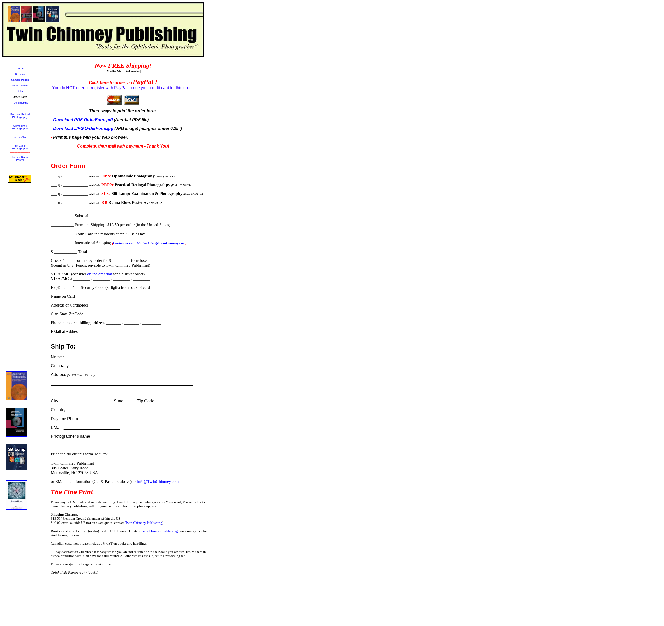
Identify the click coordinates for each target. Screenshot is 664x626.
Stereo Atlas (20, 137)
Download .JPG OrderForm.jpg (83, 128)
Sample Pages (20, 79)
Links (20, 91)
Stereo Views (20, 85)
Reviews (20, 74)
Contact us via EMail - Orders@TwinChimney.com (149, 243)
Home (20, 68)
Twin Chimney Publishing (143, 523)
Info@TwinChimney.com (158, 481)
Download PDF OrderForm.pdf (83, 119)
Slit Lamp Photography (20, 147)
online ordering (99, 274)
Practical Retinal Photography (20, 116)
